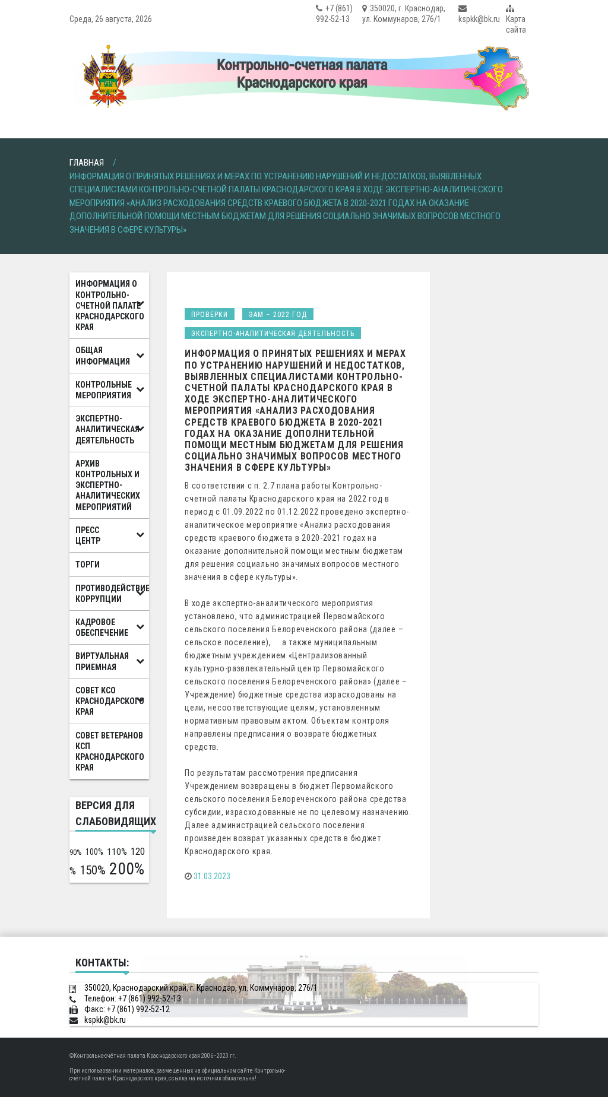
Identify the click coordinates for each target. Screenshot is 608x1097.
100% (94, 852)
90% (75, 852)
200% (126, 869)
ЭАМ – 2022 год (278, 314)
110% (117, 851)
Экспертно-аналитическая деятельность (272, 333)
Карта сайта (516, 24)
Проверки (209, 314)
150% (93, 870)
